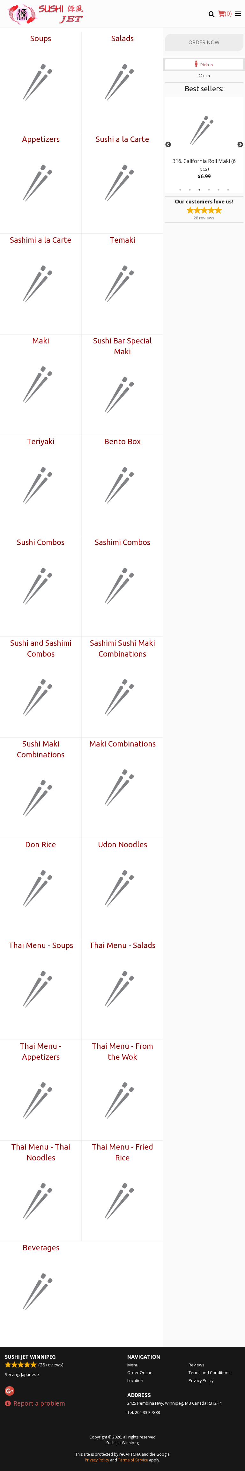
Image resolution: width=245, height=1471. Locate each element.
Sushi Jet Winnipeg (30, 1356)
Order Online (139, 1372)
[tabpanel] (204, 144)
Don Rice (40, 844)
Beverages (41, 1247)
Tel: (143, 1412)
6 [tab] (228, 190)
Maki (40, 340)
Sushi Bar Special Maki (122, 346)
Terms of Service (133, 1460)
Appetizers (41, 139)
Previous (168, 145)
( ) (228, 13)
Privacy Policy (201, 1380)
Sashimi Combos (122, 542)
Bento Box (122, 441)
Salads (122, 38)
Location (135, 1380)
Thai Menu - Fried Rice (122, 1152)
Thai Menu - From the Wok (122, 1051)
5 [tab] (218, 190)
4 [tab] (209, 190)
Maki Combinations (122, 743)
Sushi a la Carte (122, 139)
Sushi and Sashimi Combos (40, 648)
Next (240, 145)
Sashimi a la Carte (40, 240)
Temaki (122, 240)
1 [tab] (180, 190)
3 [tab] (199, 190)
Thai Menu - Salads (122, 945)
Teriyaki (41, 441)
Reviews (196, 1365)
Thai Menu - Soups (41, 945)
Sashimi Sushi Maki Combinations (122, 648)
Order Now (204, 42)
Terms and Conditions (210, 1372)
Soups (40, 38)
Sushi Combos (40, 542)
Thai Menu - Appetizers (41, 1051)
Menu (132, 1365)
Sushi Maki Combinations (40, 749)
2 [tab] (190, 190)
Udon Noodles (122, 844)
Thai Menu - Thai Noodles (40, 1152)
